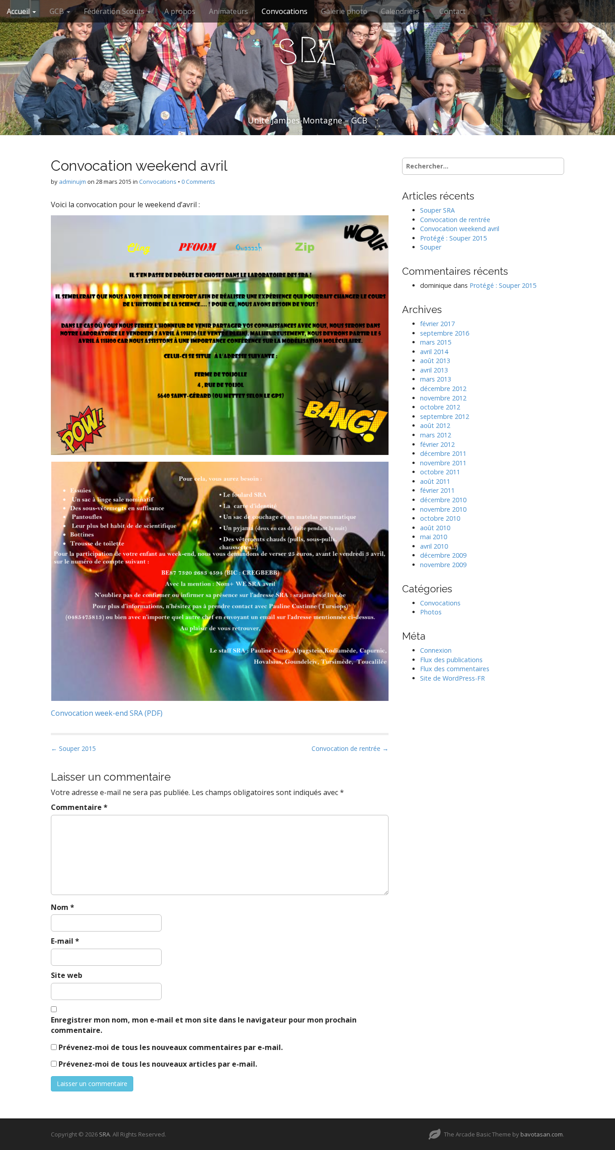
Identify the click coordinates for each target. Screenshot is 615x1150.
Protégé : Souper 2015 (453, 238)
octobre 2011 (440, 472)
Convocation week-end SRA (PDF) (107, 713)
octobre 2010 (440, 518)
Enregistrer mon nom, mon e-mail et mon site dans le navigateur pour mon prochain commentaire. (204, 1025)
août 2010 (435, 527)
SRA (104, 1134)
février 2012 (437, 444)
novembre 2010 (443, 509)
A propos (179, 11)
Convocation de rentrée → (350, 748)
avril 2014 (434, 351)
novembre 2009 (443, 564)
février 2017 (437, 323)
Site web (66, 975)
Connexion (436, 650)
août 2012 (435, 425)
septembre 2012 (444, 416)
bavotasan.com (541, 1134)
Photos (431, 612)
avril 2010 (434, 546)
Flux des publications (451, 659)
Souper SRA (437, 210)
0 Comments (198, 181)
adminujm (72, 181)
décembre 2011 (443, 453)
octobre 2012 (440, 407)
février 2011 (437, 490)
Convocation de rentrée (455, 219)
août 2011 (435, 481)
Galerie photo (344, 11)
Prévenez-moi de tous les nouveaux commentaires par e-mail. (171, 1047)
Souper (430, 247)
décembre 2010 (443, 499)
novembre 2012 (443, 398)
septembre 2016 (444, 333)
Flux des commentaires (454, 668)
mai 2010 (433, 536)
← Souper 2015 (73, 748)
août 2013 (435, 360)
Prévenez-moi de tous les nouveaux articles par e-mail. (158, 1064)
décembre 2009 (443, 555)
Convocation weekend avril (459, 228)
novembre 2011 (443, 463)
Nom (62, 907)
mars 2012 (435, 435)
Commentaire (79, 807)
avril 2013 (434, 370)
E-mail (65, 941)
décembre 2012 (443, 388)
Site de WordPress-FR (452, 678)
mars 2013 (435, 379)
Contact (452, 11)
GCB (58, 11)
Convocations (285, 11)
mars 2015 (435, 342)
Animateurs (228, 11)
